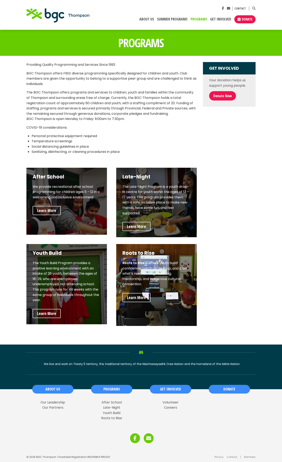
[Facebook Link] (223, 8)
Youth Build (111, 413)
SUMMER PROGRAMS (172, 19)
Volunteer (170, 402)
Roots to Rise (111, 418)
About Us (146, 19)
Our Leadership (52, 402)
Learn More (46, 210)
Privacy (219, 457)
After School (112, 402)
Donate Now (222, 95)
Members (250, 457)
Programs (199, 19)
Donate (247, 19)
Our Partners (52, 407)
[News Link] (228, 8)
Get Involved (220, 19)
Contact (240, 8)
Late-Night (111, 407)
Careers (170, 407)
